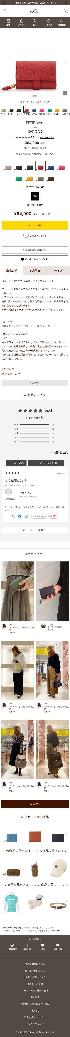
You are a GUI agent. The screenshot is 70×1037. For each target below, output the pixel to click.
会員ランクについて (35, 970)
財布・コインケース (13, 930)
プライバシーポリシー (35, 1017)
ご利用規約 (35, 1010)
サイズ (58, 270)
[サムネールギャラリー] (65, 95)
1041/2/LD (55, 930)
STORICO (38, 309)
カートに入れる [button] (35, 225)
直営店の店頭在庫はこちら (35, 250)
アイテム (21, 24)
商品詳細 (35, 270)
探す (35, 24)
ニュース (48, 24)
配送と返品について (11, 374)
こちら (51, 153)
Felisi (35, 127)
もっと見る (35, 804)
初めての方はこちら (35, 964)
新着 (8, 24)
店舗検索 (61, 24)
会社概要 (35, 997)
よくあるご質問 (35, 983)
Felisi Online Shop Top (11, 928)
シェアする (35, 383)
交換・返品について (35, 977)
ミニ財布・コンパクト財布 (36, 930)
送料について (8, 369)
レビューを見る (47, 137)
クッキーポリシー (35, 1023)
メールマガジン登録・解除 (35, 990)
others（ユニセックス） (35, 928)
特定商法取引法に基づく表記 (35, 1003)
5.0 (48, 410)
